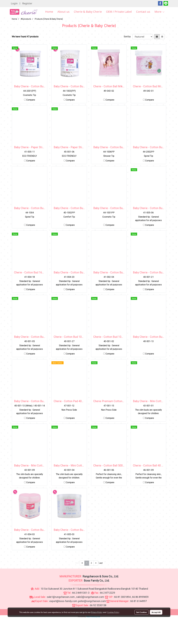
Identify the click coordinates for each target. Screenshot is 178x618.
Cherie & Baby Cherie (88, 12)
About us (63, 12)
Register (27, 3)
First (77, 563)
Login (14, 3)
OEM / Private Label (119, 12)
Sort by (128, 36)
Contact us (143, 12)
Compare (30, 99)
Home (49, 12)
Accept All (156, 612)
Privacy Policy (96, 612)
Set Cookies (141, 612)
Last (101, 563)
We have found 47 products (25, 36)
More (158, 12)
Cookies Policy (113, 612)
